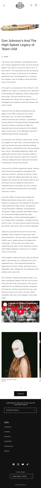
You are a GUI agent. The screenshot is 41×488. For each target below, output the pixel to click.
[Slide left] (16, 387)
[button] (4, 5)
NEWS (6, 422)
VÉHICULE (23, 484)
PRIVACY (7, 436)
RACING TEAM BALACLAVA (9, 379)
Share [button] (6, 56)
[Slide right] (25, 387)
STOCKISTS (8, 446)
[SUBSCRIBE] (34, 410)
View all (20, 394)
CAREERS (8, 441)
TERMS (7, 432)
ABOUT (7, 451)
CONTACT (8, 427)
